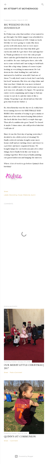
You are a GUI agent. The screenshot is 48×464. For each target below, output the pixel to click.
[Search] (42, 3)
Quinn (33, 195)
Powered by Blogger (26, 456)
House (20, 195)
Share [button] (6, 191)
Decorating (13, 195)
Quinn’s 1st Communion (20, 436)
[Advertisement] (24, 283)
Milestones (26, 195)
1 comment (14, 441)
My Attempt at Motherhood (21, 8)
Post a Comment (16, 372)
